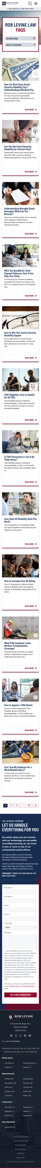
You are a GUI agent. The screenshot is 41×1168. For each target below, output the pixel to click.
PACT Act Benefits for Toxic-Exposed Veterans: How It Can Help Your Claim (19, 273)
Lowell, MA (8, 1096)
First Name (9, 888)
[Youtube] (29, 1035)
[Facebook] (11, 1035)
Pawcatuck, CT (28, 1107)
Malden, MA (27, 1096)
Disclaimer (20, 1153)
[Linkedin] (25, 1035)
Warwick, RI (27, 1067)
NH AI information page (20, 1136)
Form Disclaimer (20, 1149)
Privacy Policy (14, 986)
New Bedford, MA (10, 1083)
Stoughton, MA (9, 1091)
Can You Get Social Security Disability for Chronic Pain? (17, 147)
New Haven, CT (10, 1107)
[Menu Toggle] (35, 3)
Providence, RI (9, 1063)
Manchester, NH (10, 1127)
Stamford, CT (9, 1115)
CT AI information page (20, 1141)
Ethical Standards (20, 1145)
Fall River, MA (9, 1079)
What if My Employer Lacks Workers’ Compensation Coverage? (17, 645)
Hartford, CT (27, 1111)
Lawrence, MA (27, 1087)
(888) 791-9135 (20, 1030)
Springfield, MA (28, 1079)
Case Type (8, 923)
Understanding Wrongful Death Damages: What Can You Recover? (19, 211)
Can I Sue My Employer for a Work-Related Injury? (18, 768)
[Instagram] (16, 1035)
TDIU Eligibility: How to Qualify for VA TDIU (19, 396)
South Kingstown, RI (29, 1063)
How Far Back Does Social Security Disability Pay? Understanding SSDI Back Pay (19, 87)
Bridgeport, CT (9, 1111)
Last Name (8, 897)
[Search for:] (20, 38)
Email (7, 906)
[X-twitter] (20, 1035)
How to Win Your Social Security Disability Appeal (20, 334)
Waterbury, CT (27, 1115)
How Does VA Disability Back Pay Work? (20, 520)
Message (8, 933)
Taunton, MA (27, 1091)
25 (30, 805)
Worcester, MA (27, 1083)
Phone (7, 914)
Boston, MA (8, 1087)
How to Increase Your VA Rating (19, 581)
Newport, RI (8, 1067)
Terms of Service (28, 986)
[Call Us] (30, 3)
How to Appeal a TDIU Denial (18, 705)
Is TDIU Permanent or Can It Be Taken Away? (19, 458)
